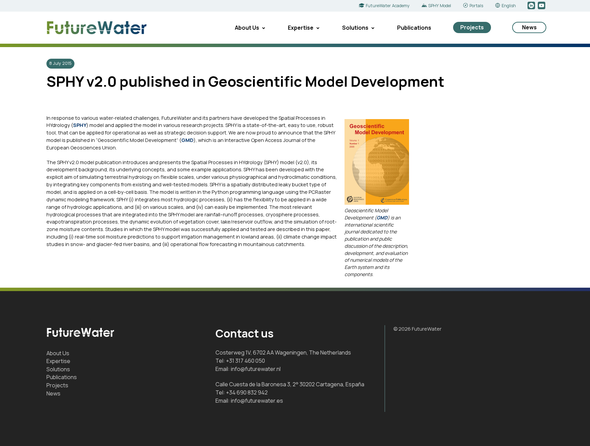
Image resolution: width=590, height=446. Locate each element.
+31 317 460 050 (245, 360)
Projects (472, 27)
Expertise (300, 27)
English (509, 6)
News (529, 27)
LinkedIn (532, 6)
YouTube (542, 6)
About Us (247, 27)
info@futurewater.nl (256, 369)
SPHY (79, 124)
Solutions (355, 27)
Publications (414, 27)
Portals (476, 6)
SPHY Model (439, 6)
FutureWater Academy (388, 6)
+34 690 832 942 (247, 392)
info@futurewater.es (257, 400)
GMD (382, 217)
